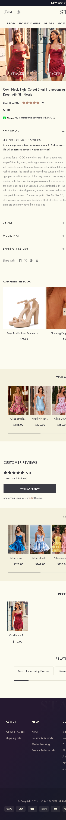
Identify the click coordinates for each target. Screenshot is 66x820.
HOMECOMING (30, 23)
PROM (11, 23)
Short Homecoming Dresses (33, 671)
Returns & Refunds (42, 738)
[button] (2, 54)
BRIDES (49, 23)
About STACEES (15, 731)
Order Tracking (41, 744)
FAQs (35, 731)
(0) (43, 102)
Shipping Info (13, 738)
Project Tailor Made (43, 750)
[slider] (31, 102)
